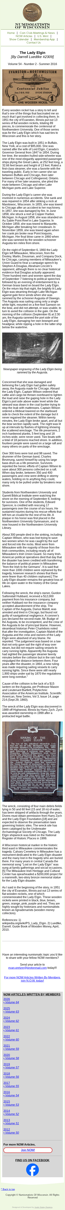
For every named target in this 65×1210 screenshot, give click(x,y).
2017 (11, 1084)
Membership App (44, 39)
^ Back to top (8, 1189)
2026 (11, 1001)
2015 (11, 1103)
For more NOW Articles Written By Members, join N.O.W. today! (32, 979)
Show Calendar (19, 39)
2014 (11, 1112)
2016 (11, 1094)
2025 (11, 1010)
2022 (11, 1038)
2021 (11, 1047)
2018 (11, 1075)
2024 (11, 1019)
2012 (11, 1131)
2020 (11, 1056)
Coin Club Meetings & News (37, 33)
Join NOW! (28, 1150)
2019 (11, 1066)
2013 (11, 1122)
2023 (11, 1029)
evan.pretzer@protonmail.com (27, 967)
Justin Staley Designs (43, 1207)
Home (11, 33)
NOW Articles (24, 36)
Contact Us (34, 42)
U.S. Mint (42, 36)
